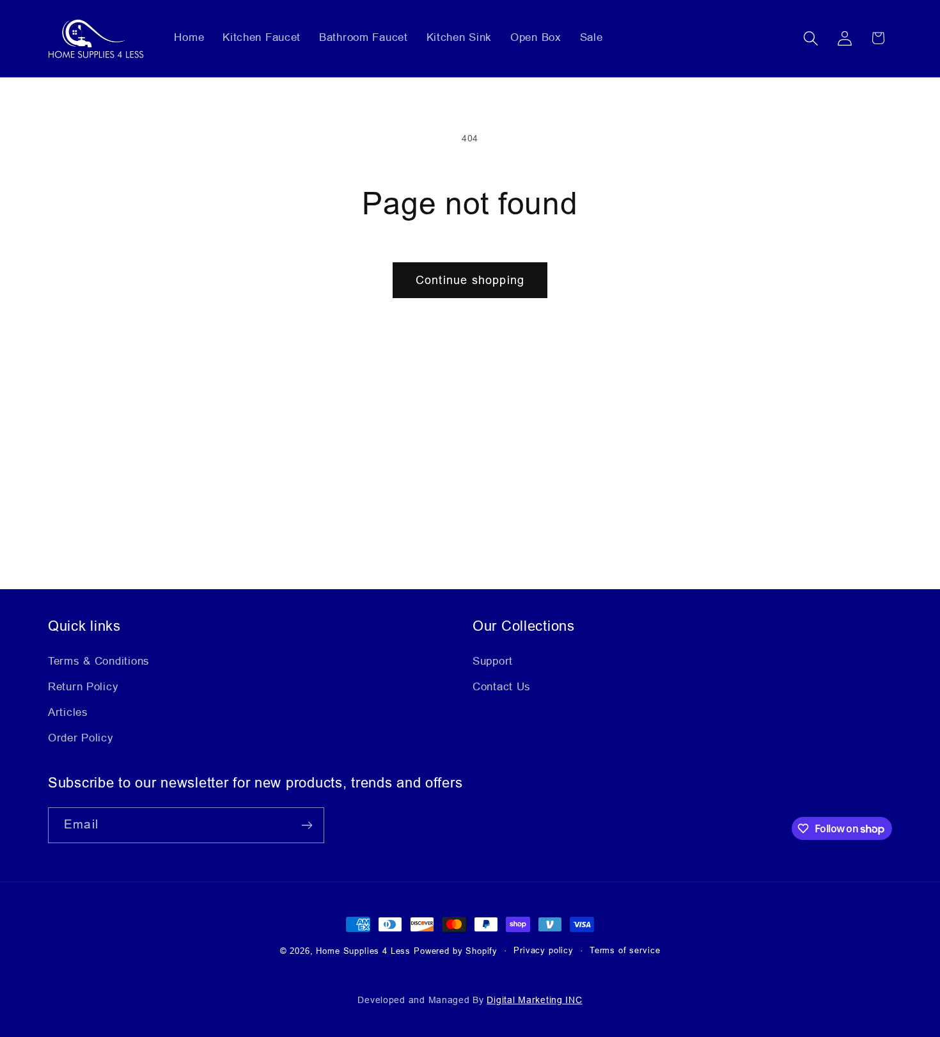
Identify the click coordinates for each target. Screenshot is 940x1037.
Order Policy (81, 738)
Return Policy (83, 687)
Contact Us (502, 687)
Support (493, 661)
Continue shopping (470, 280)
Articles (68, 712)
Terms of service (625, 950)
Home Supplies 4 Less (363, 951)
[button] (810, 38)
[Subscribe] (307, 825)
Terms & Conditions (99, 661)
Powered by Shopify (455, 951)
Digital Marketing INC (534, 1000)
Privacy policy (543, 950)
